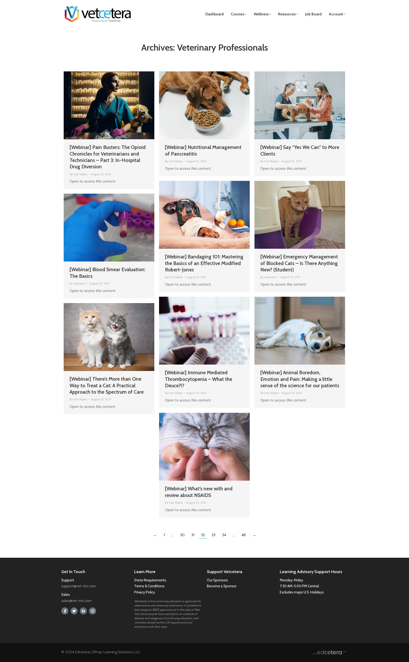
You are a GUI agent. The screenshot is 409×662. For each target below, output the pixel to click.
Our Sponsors (217, 580)
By (78, 174)
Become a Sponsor (221, 586)
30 (182, 535)
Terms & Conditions (149, 586)
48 (243, 535)
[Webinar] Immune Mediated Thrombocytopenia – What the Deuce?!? (198, 379)
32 (203, 535)
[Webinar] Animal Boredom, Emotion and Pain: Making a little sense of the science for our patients (299, 379)
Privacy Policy (144, 592)
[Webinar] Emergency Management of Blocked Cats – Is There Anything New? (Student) (299, 263)
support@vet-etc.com (78, 586)
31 (192, 535)
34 (224, 535)
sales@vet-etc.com (76, 601)
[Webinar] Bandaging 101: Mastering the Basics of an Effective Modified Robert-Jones (204, 263)
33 (213, 535)
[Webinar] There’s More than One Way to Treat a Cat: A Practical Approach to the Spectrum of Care (107, 385)
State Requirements (150, 580)
